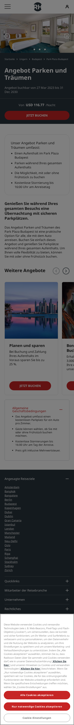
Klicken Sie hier (30, 668)
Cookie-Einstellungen (37, 718)
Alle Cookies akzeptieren (37, 695)
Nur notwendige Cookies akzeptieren (37, 706)
